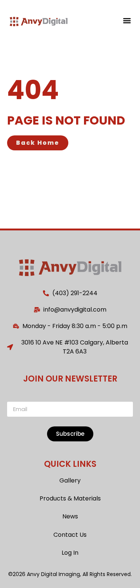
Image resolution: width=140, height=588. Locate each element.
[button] (127, 20)
